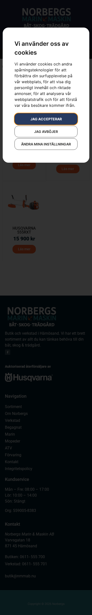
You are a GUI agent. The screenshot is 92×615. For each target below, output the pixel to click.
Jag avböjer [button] (46, 131)
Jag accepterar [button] (46, 119)
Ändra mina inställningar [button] (46, 144)
